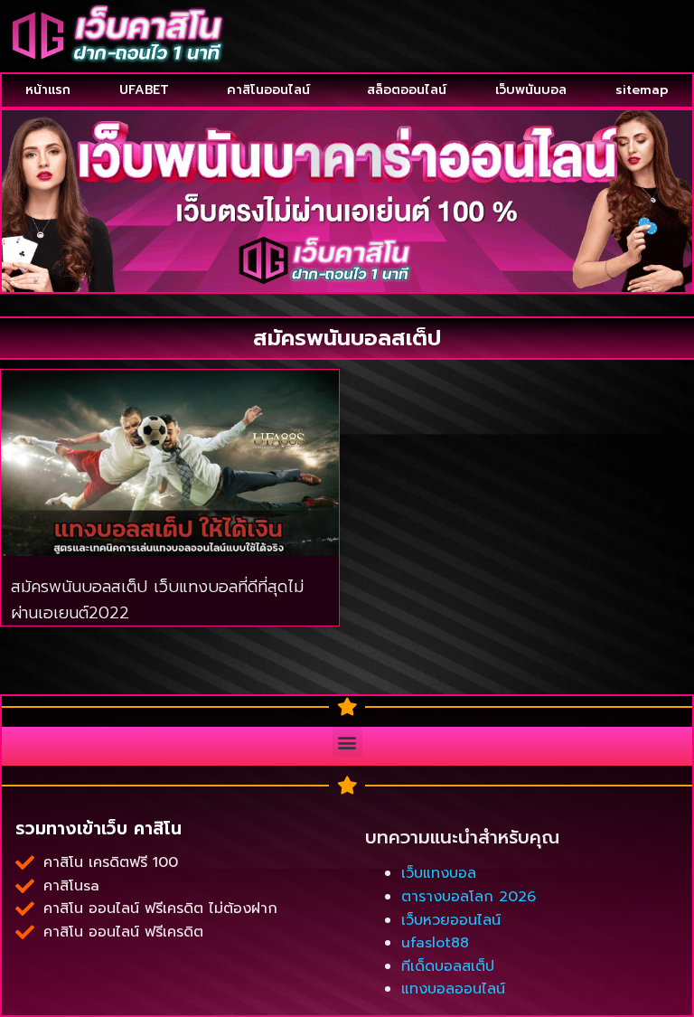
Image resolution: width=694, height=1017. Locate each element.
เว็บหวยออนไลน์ (451, 920)
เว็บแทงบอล (438, 873)
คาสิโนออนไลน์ (268, 89)
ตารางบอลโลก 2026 (468, 897)
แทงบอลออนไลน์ (453, 989)
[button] (347, 742)
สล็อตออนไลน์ (406, 89)
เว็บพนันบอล (531, 89)
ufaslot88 (435, 943)
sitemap (642, 89)
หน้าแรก (47, 89)
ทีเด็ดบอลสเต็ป (447, 966)
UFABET (144, 89)
